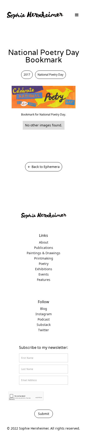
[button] (76, 15)
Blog (43, 309)
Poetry (43, 264)
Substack (44, 325)
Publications (43, 248)
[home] (35, 15)
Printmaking (43, 258)
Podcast (44, 319)
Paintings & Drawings (43, 253)
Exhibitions (43, 269)
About (43, 242)
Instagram (43, 314)
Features (43, 280)
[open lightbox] (43, 97)
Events (44, 274)
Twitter (43, 330)
